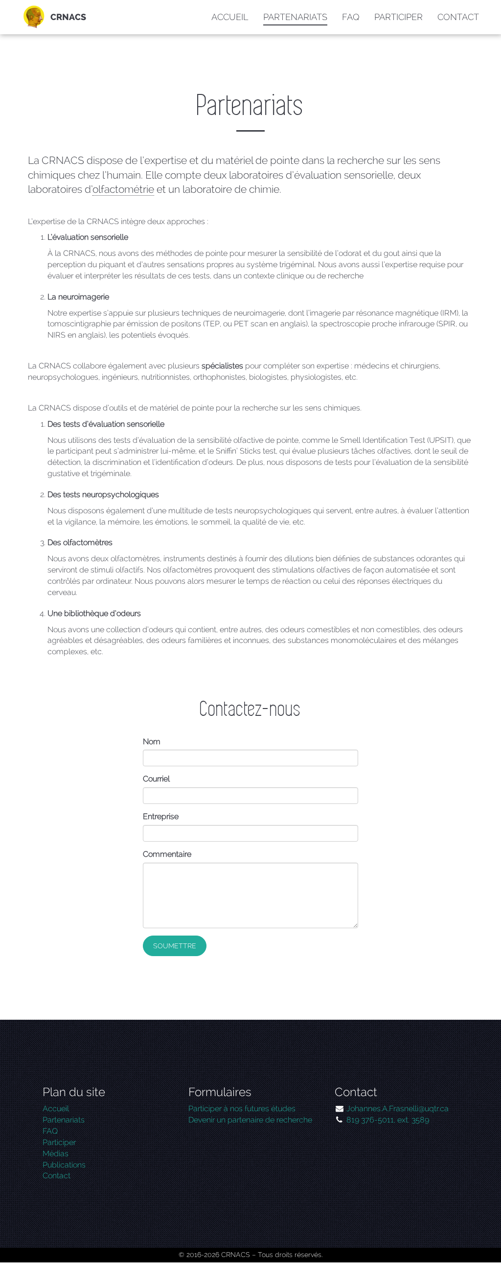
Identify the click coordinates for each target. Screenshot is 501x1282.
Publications (64, 1164)
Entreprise (161, 816)
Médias (55, 1153)
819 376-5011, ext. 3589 (387, 1119)
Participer (398, 17)
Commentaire (167, 854)
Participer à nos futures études (242, 1108)
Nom (151, 741)
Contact (458, 17)
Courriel (156, 778)
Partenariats (295, 17)
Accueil (230, 17)
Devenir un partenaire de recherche (250, 1119)
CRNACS (68, 17)
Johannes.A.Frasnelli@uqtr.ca (397, 1108)
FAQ (351, 17)
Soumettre (174, 946)
